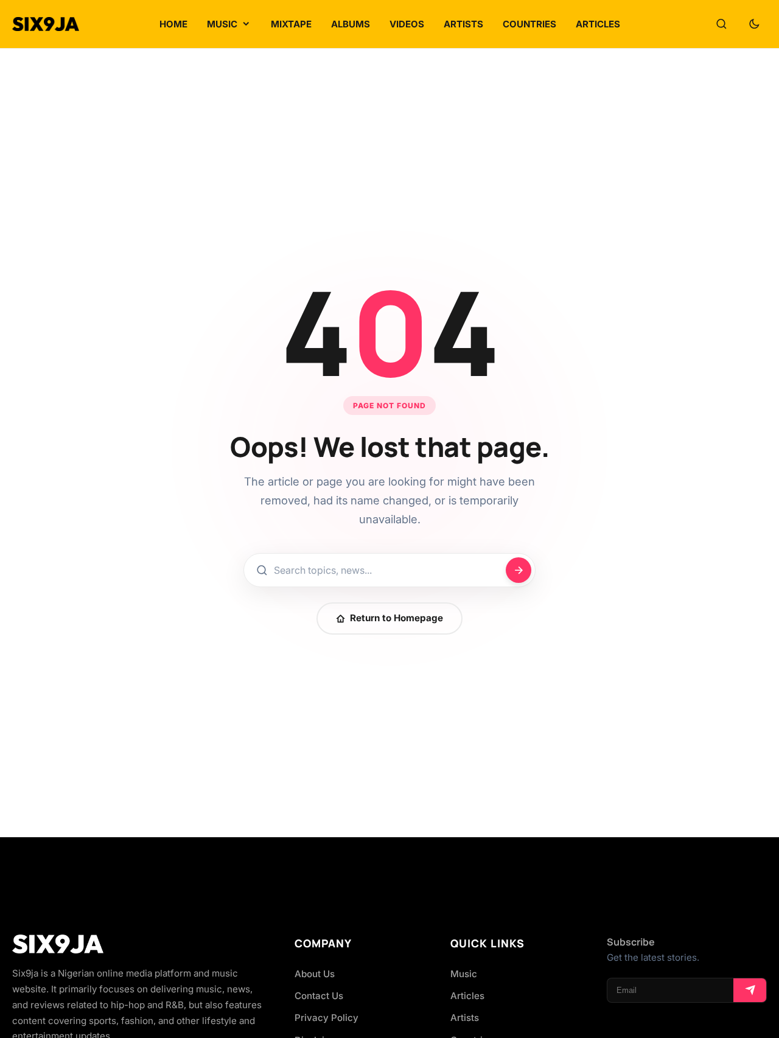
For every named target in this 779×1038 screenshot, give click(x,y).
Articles (467, 995)
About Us (315, 974)
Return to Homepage (396, 618)
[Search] (721, 24)
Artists (464, 1017)
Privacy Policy (326, 1017)
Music (463, 974)
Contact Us (319, 995)
